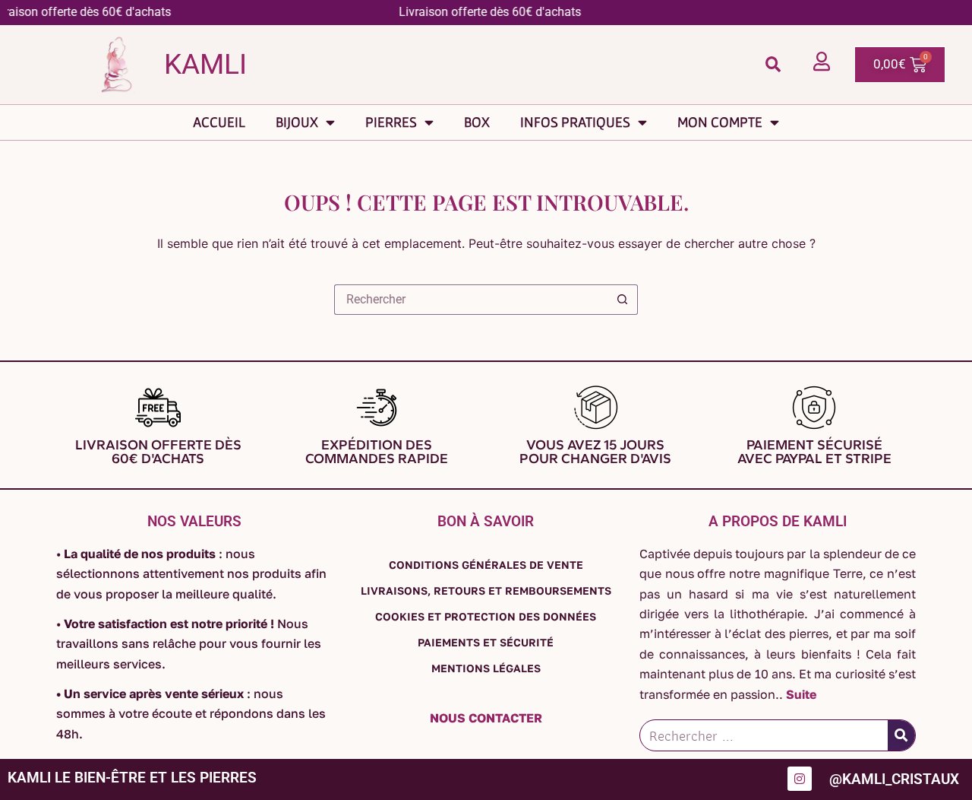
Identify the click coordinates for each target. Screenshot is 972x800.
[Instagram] (799, 779)
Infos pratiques (575, 122)
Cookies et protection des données (485, 616)
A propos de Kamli (777, 521)
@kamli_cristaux (894, 779)
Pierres (391, 122)
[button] (773, 64)
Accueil (219, 122)
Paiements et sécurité (486, 642)
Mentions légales (486, 668)
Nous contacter (486, 717)
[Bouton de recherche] (623, 299)
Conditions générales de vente (486, 564)
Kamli (205, 64)
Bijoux (297, 122)
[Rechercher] (901, 735)
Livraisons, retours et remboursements (486, 590)
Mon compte (719, 122)
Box (477, 122)
